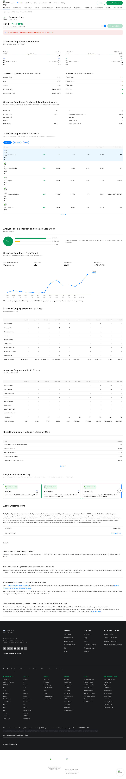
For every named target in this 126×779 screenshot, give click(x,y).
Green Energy (47, 685)
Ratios (26, 142)
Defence (25, 693)
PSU (24, 704)
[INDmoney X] (11, 648)
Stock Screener (88, 702)
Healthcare (26, 718)
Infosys (5, 696)
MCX (26, 735)
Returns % (17, 142)
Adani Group (67, 682)
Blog (85, 637)
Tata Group (67, 679)
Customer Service (90, 644)
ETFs (35, 3)
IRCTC (5, 704)
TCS (4, 690)
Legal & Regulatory (110, 641)
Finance (25, 713)
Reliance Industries (8, 682)
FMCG (25, 690)
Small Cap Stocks (89, 685)
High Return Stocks (89, 693)
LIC (4, 710)
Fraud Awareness (89, 648)
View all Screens (88, 699)
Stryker (10, 180)
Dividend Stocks (88, 690)
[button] (103, 26)
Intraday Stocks (108, 707)
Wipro (5, 713)
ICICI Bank (6, 693)
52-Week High (108, 690)
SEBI (14, 735)
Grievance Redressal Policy (113, 644)
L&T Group (67, 699)
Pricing (63, 3)
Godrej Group (67, 702)
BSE (22, 735)
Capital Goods (27, 710)
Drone (45, 693)
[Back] (5, 12)
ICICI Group (67, 704)
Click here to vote (116, 533)
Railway (25, 707)
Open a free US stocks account (18, 585)
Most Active (107, 687)
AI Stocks (46, 679)
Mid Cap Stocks (88, 682)
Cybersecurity (48, 699)
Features (56, 3)
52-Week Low (108, 693)
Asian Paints (6, 718)
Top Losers (107, 685)
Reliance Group (68, 685)
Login (101, 3)
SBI (4, 687)
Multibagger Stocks (89, 696)
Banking (25, 679)
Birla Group (67, 690)
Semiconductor (48, 687)
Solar (45, 690)
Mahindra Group (68, 696)
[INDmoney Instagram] (18, 648)
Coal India (6, 716)
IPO (50, 3)
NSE (18, 735)
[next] (120, 491)
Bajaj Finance (7, 699)
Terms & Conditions (110, 637)
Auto (24, 687)
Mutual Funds (43, 3)
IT (24, 682)
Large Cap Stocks (89, 679)
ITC (4, 707)
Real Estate (26, 702)
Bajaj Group (67, 687)
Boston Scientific (12, 168)
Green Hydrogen (48, 696)
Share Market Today (109, 679)
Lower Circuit (108, 699)
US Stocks (20, 3)
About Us (87, 634)
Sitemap (86, 651)
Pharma (25, 685)
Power (25, 696)
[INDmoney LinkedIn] (8, 648)
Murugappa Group (69, 710)
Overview (7, 142)
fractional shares (95, 611)
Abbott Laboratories (13, 194)
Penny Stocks (87, 687)
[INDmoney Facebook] (4, 648)
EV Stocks (46, 682)
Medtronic (10, 207)
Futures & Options (69, 644)
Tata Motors (6, 679)
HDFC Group (67, 693)
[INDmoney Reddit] (22, 648)
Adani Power (7, 702)
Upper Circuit (107, 696)
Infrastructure (27, 699)
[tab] (9, 669)
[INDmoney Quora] (25, 648)
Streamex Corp (12, 155)
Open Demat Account (114, 3)
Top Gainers (107, 682)
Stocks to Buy (108, 704)
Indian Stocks (28, 3)
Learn (86, 641)
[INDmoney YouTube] (15, 648)
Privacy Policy (108, 634)
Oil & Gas (25, 716)
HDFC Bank (6, 685)
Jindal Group (67, 707)
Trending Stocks (108, 702)
